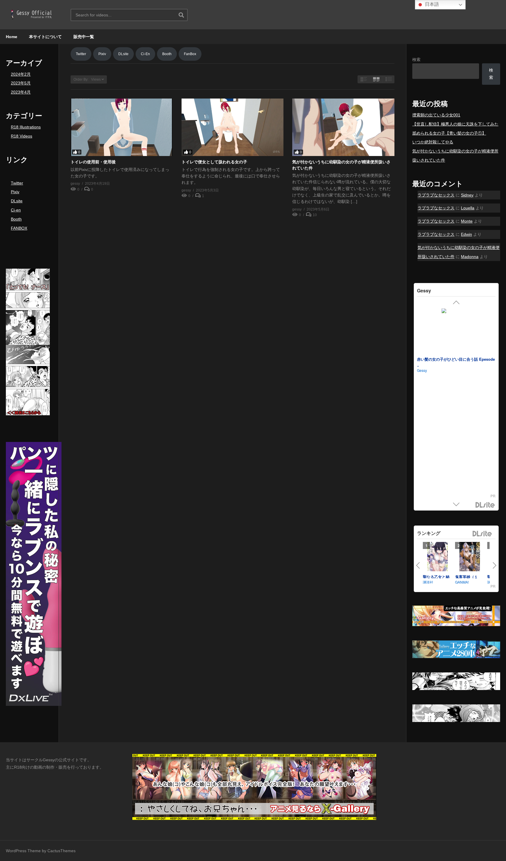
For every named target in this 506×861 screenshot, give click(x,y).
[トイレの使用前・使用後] (122, 127)
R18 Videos (21, 136)
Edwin (466, 234)
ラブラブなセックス (436, 195)
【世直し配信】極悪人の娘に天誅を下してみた (455, 124)
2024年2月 (21, 74)
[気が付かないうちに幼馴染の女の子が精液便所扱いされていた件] (343, 127)
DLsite (17, 201)
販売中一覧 (83, 36)
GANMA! (462, 581)
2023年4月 (21, 92)
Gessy (422, 369)
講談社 (428, 581)
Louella (467, 208)
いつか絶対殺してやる (432, 142)
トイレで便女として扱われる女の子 (214, 162)
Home (11, 36)
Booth (16, 219)
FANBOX (19, 228)
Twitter (17, 183)
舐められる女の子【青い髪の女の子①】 (449, 133)
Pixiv (15, 191)
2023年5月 (21, 83)
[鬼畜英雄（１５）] (469, 558)
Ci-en (16, 210)
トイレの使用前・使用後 (93, 162)
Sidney (467, 195)
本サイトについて (45, 36)
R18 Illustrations (26, 127)
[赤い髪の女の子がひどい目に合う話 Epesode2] (456, 330)
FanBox (190, 54)
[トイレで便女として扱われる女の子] (233, 127)
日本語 (431, 4)
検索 (416, 59)
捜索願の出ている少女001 (436, 115)
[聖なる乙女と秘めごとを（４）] (437, 558)
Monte (467, 221)
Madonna (469, 256)
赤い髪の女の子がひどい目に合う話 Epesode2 (456, 363)
